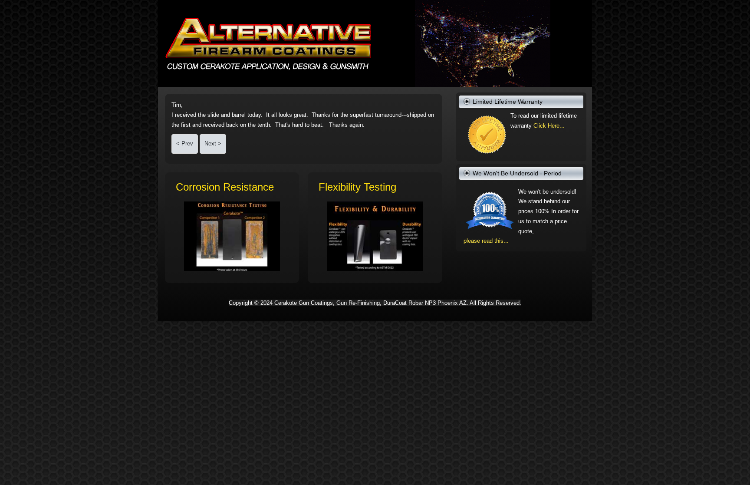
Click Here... (549, 125)
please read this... (486, 241)
